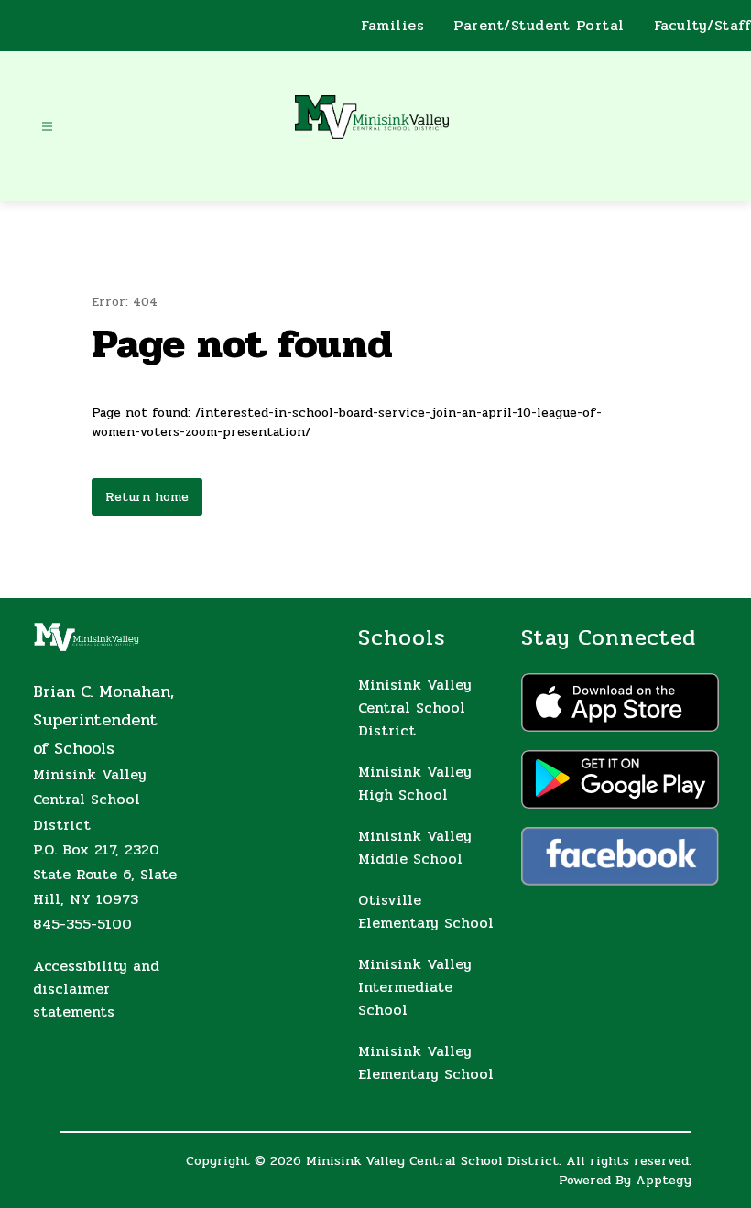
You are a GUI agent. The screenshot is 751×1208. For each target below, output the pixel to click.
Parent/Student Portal (539, 26)
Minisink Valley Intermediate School (415, 986)
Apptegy (663, 1180)
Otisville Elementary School (426, 911)
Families (392, 26)
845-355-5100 (82, 923)
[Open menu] (47, 126)
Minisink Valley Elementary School (426, 1062)
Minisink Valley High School (415, 783)
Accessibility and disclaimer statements (96, 988)
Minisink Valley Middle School (415, 847)
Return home (147, 496)
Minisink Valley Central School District (415, 707)
